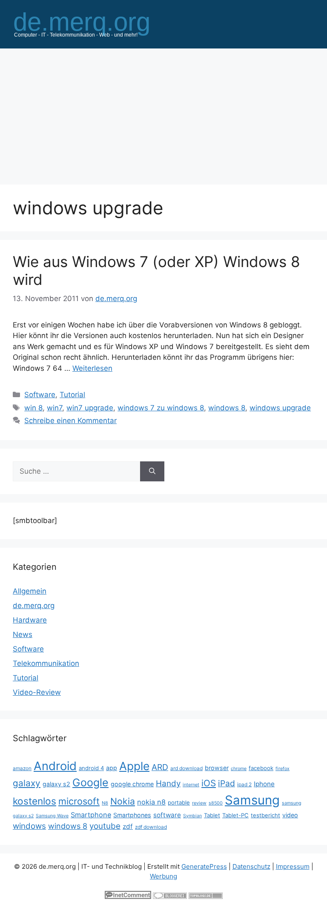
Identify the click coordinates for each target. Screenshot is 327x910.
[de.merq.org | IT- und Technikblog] (92, 24)
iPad (226, 783)
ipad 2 (244, 784)
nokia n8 (151, 802)
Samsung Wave (52, 816)
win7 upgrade (89, 408)
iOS (208, 783)
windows (29, 826)
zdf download (151, 827)
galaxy (26, 783)
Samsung (252, 800)
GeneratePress (204, 866)
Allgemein (29, 591)
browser (217, 767)
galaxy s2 (56, 784)
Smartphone (91, 814)
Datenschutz (251, 866)
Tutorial (72, 394)
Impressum (293, 866)
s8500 (216, 803)
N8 (105, 803)
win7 (54, 408)
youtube (104, 826)
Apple (134, 766)
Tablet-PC (235, 815)
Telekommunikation (46, 663)
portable (179, 802)
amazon (22, 768)
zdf (128, 826)
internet (191, 785)
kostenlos (34, 801)
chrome (239, 768)
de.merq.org (33, 605)
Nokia (122, 801)
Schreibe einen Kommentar (70, 420)
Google (90, 782)
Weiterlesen (92, 368)
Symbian (192, 816)
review (199, 803)
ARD (160, 767)
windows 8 (226, 408)
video (290, 815)
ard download (186, 768)
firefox (282, 768)
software (167, 815)
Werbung (163, 876)
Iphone (264, 784)
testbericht (265, 815)
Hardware (30, 620)
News (22, 634)
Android (55, 766)
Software (39, 394)
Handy (168, 783)
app (111, 767)
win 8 (33, 408)
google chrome (132, 784)
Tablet (212, 815)
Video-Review (37, 692)
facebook (261, 768)
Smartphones (132, 815)
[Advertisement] (163, 112)
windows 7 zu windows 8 (161, 408)
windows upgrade (280, 408)
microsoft (79, 801)
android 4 (91, 768)
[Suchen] (152, 471)
